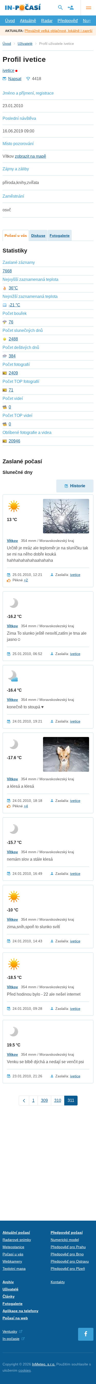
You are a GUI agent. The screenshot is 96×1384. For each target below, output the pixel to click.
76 (11, 322)
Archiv (8, 1282)
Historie (77, 486)
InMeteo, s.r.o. (43, 1364)
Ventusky (10, 1331)
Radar (46, 21)
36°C (13, 288)
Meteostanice (13, 1247)
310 (57, 1100)
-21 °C (14, 305)
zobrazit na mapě (30, 156)
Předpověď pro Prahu (68, 1247)
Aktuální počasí (16, 1232)
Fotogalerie (60, 235)
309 (44, 1100)
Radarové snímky (17, 1240)
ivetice (8, 71)
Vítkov (12, 541)
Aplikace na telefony (20, 1311)
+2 (26, 580)
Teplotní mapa (14, 1268)
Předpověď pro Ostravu (70, 1261)
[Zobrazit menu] (88, 7)
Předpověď (68, 21)
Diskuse (38, 235)
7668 (7, 271)
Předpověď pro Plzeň (68, 1268)
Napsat (14, 79)
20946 (14, 441)
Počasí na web (15, 1318)
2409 (13, 373)
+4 (26, 806)
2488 (13, 339)
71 (11, 390)
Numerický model (65, 1240)
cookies (24, 1370)
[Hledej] (60, 7)
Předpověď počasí (67, 1232)
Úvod (10, 21)
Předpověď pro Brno (67, 1254)
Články (9, 1296)
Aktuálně (28, 21)
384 (12, 356)
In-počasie (11, 1339)
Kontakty (58, 1282)
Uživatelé (25, 43)
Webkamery (12, 1261)
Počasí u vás (16, 235)
